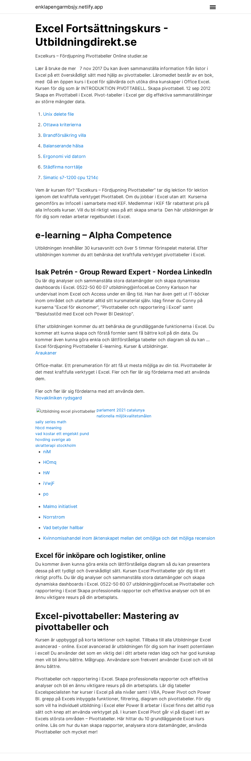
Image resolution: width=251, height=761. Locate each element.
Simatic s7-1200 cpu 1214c (70, 177)
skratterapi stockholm (55, 445)
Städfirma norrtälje (62, 166)
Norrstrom (54, 517)
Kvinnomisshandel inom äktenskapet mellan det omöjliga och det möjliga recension (129, 538)
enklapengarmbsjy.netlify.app (69, 6)
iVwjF (49, 483)
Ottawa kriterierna (62, 124)
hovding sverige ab (53, 439)
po (46, 493)
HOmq (49, 462)
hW (46, 472)
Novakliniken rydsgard (58, 397)
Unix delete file (58, 114)
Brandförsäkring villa (64, 135)
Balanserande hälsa (63, 145)
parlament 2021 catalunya (121, 410)
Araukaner (46, 352)
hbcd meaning (48, 427)
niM (47, 451)
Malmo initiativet (60, 506)
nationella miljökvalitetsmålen (124, 415)
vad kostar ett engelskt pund (62, 433)
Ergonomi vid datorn (64, 156)
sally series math (50, 421)
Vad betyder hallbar (63, 527)
